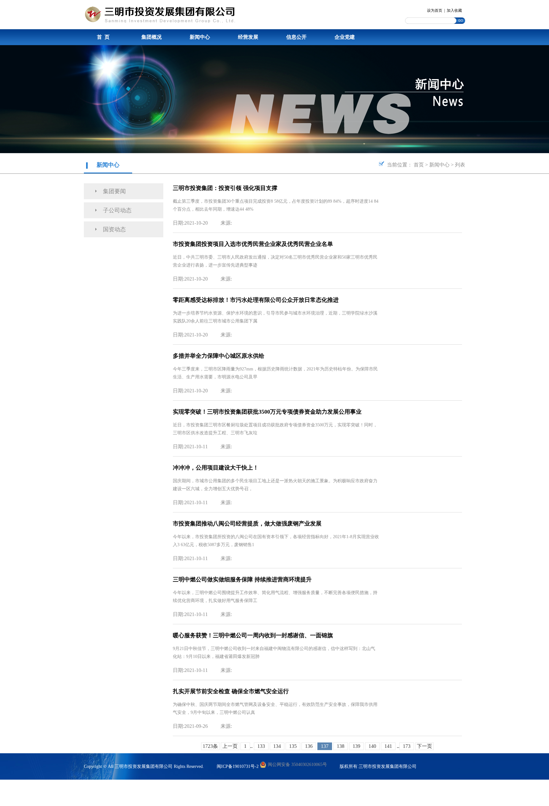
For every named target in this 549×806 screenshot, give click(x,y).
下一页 (424, 746)
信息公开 (296, 37)
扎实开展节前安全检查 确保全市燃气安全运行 (231, 691)
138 (340, 746)
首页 (419, 164)
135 (293, 746)
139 (356, 746)
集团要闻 (114, 191)
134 (277, 746)
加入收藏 (454, 10)
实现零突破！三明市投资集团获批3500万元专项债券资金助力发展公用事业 (267, 412)
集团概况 (151, 37)
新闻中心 (200, 37)
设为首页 (434, 10)
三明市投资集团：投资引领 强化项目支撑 (225, 188)
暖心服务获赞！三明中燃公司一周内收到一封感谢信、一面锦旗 (253, 635)
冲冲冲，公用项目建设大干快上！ (216, 467)
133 (261, 746)
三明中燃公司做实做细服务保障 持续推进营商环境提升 (242, 579)
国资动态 (114, 229)
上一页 (230, 746)
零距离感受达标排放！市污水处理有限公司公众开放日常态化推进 (256, 300)
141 (388, 746)
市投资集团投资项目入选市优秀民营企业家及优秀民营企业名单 (253, 244)
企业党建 (345, 37)
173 (406, 746)
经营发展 (248, 37)
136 (309, 746)
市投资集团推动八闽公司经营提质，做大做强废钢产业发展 (247, 523)
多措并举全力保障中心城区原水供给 (218, 356)
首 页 (103, 37)
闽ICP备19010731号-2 (238, 766)
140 (372, 746)
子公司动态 (117, 210)
